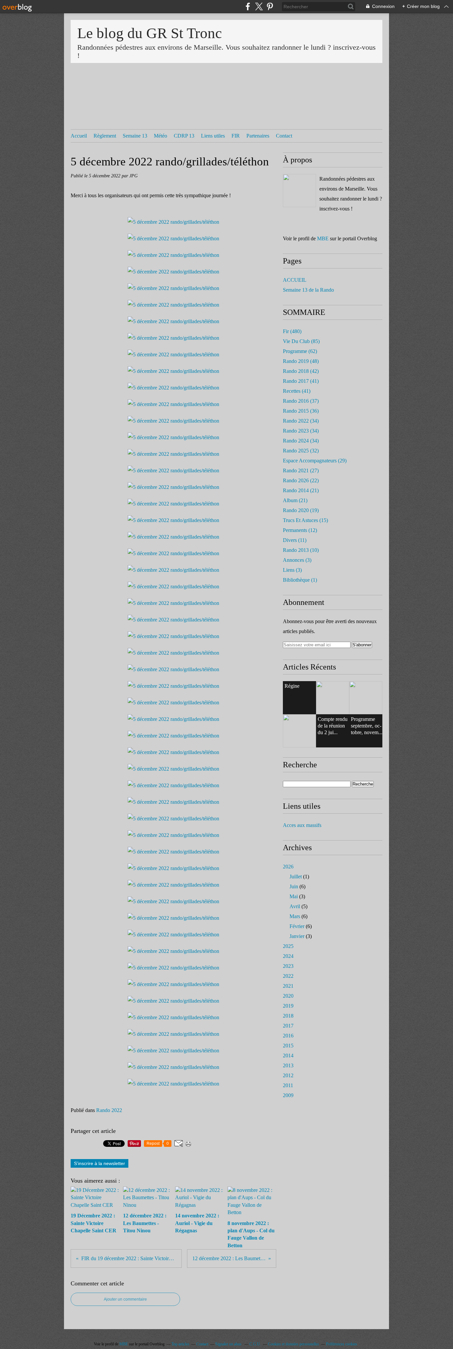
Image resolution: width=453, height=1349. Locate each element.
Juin (294, 886)
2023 (288, 966)
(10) (301, 550)
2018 (288, 1016)
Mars (295, 916)
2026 (288, 866)
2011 (288, 1085)
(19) (301, 510)
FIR (235, 136)
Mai (294, 896)
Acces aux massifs (302, 825)
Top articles (180, 1344)
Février (297, 926)
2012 (288, 1075)
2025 (288, 946)
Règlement (105, 136)
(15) (305, 520)
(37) (301, 401)
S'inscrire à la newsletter (99, 1163)
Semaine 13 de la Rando (308, 290)
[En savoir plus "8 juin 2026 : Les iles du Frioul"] (299, 730)
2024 (288, 956)
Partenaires (257, 136)
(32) (301, 450)
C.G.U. (255, 1344)
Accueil (79, 136)
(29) (315, 460)
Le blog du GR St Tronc (149, 33)
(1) (300, 580)
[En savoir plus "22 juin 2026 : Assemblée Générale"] (332, 697)
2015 (288, 1045)
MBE (323, 238)
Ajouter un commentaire (125, 1299)
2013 (288, 1065)
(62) (300, 351)
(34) (301, 421)
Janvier (297, 936)
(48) (301, 361)
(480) (292, 331)
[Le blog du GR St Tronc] (299, 190)
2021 (288, 986)
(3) (297, 560)
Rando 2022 (109, 1110)
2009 (288, 1095)
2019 (288, 1006)
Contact (284, 136)
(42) (301, 371)
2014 (288, 1055)
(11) (294, 540)
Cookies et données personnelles (293, 1344)
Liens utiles (213, 136)
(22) (301, 480)
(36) (301, 411)
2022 (288, 976)
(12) (300, 530)
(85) (301, 341)
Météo (160, 136)
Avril (295, 906)
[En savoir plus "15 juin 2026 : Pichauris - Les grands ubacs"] (365, 697)
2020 (288, 996)
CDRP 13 (184, 136)
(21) (301, 490)
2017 (288, 1025)
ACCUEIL (294, 280)
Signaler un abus (228, 1344)
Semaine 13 (135, 136)
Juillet (296, 876)
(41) (301, 381)
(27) (301, 470)
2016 (288, 1035)
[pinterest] (270, 6)
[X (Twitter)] (259, 6)
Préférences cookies (341, 1344)
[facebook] (248, 6)
